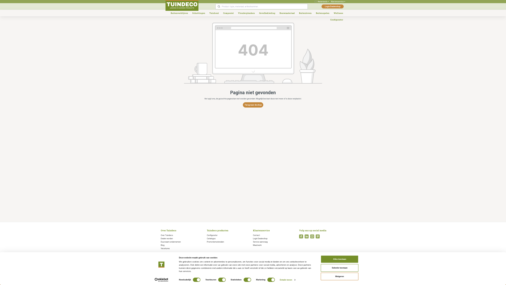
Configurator (212, 235)
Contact (256, 235)
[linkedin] (307, 237)
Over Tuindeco (167, 235)
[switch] (222, 280)
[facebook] (301, 237)
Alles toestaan (339, 259)
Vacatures (165, 248)
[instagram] (312, 237)
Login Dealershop (332, 6)
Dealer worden (167, 239)
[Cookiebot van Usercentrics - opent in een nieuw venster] (161, 280)
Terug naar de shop (253, 105)
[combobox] (261, 6)
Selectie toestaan (339, 268)
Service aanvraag (260, 242)
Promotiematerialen (215, 242)
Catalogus (211, 239)
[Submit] (219, 6)
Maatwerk (257, 245)
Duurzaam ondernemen (171, 242)
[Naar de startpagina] (182, 5)
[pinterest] (318, 237)
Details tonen (286, 280)
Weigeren (339, 276)
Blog (162, 245)
